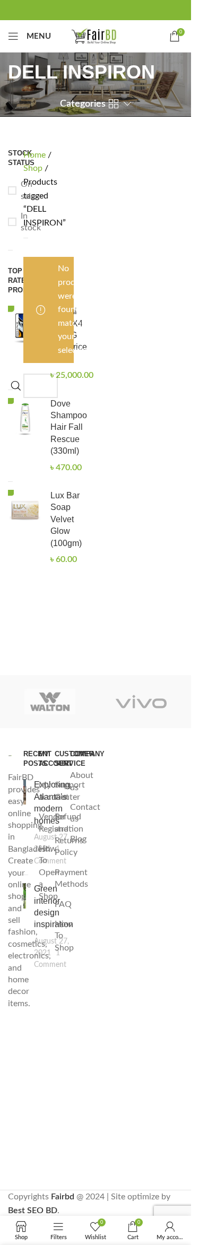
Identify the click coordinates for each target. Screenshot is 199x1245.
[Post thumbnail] (24, 823)
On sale (10, 190)
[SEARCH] (16, 386)
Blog (78, 839)
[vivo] (141, 701)
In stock (10, 222)
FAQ (63, 904)
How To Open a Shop (49, 872)
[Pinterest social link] (95, 9)
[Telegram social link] (129, 9)
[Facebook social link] (61, 9)
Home (35, 155)
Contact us (85, 813)
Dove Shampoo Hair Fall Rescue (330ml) (68, 427)
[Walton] (50, 701)
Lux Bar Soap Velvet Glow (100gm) (66, 519)
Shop (34, 168)
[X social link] (78, 9)
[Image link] (10, 755)
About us (81, 781)
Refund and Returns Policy (69, 834)
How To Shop (64, 936)
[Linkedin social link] (112, 9)
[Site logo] (95, 35)
